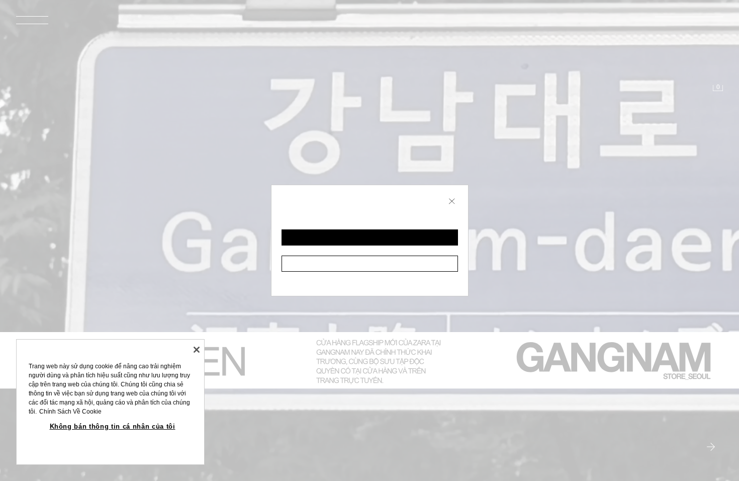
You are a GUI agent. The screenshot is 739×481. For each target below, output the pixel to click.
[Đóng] (197, 350)
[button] (370, 237)
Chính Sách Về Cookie (70, 411)
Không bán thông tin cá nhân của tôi (112, 426)
